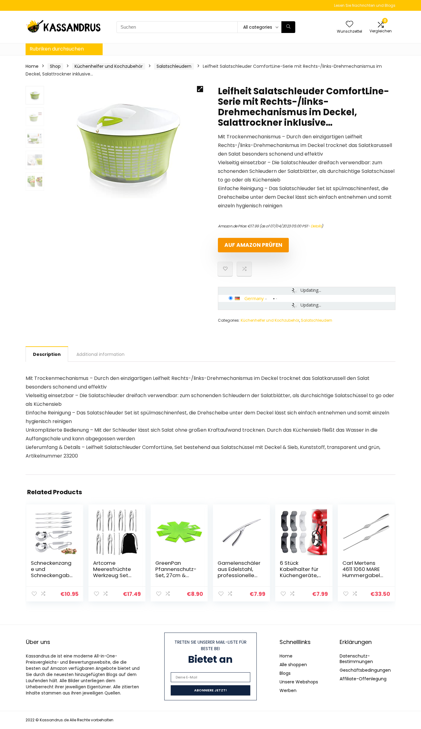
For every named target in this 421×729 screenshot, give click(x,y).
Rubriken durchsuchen (57, 48)
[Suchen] (288, 27)
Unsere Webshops (299, 682)
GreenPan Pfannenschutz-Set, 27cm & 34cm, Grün (176, 572)
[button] (200, 89)
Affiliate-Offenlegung (363, 679)
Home (32, 66)
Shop (55, 66)
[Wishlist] (349, 24)
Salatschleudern (174, 66)
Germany (254, 298)
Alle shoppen (293, 665)
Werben (288, 690)
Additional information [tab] (100, 354)
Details (316, 226)
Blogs (285, 673)
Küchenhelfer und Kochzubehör (109, 66)
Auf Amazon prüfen (253, 245)
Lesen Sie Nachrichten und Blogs (364, 5)
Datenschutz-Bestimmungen (356, 659)
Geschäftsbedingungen (365, 670)
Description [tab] (47, 354)
